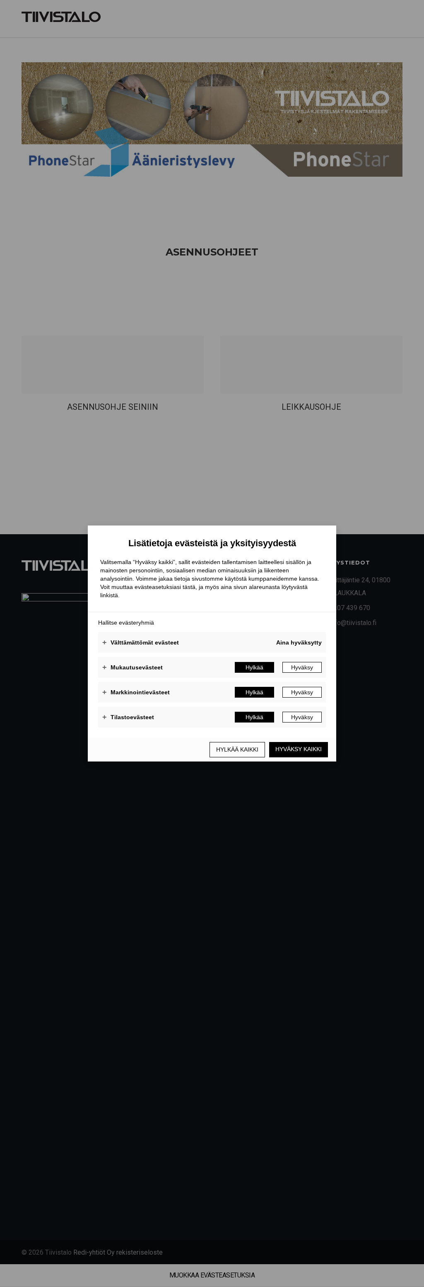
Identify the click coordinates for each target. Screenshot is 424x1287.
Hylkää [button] (254, 667)
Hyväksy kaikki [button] (298, 749)
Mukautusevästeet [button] (132, 667)
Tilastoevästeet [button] (128, 717)
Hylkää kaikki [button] (237, 749)
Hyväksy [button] (302, 667)
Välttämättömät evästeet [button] (140, 642)
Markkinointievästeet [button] (136, 692)
